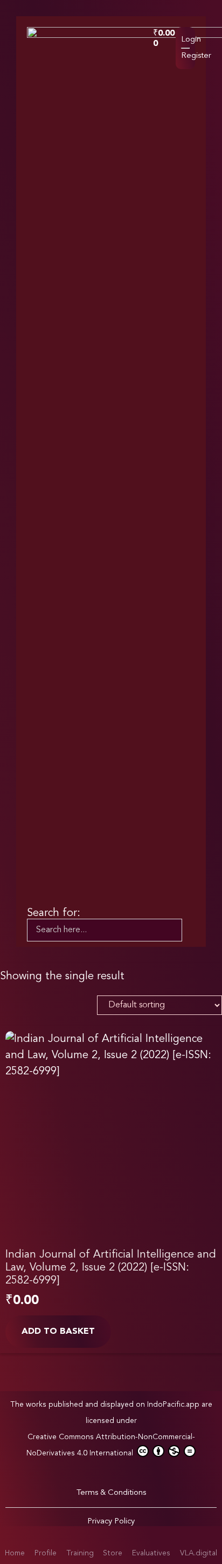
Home (15, 1553)
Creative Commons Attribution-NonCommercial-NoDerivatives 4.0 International (110, 1445)
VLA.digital (198, 1553)
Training (80, 1553)
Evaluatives (151, 1553)
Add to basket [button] (58, 1331)
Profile (45, 1553)
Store (112, 1553)
